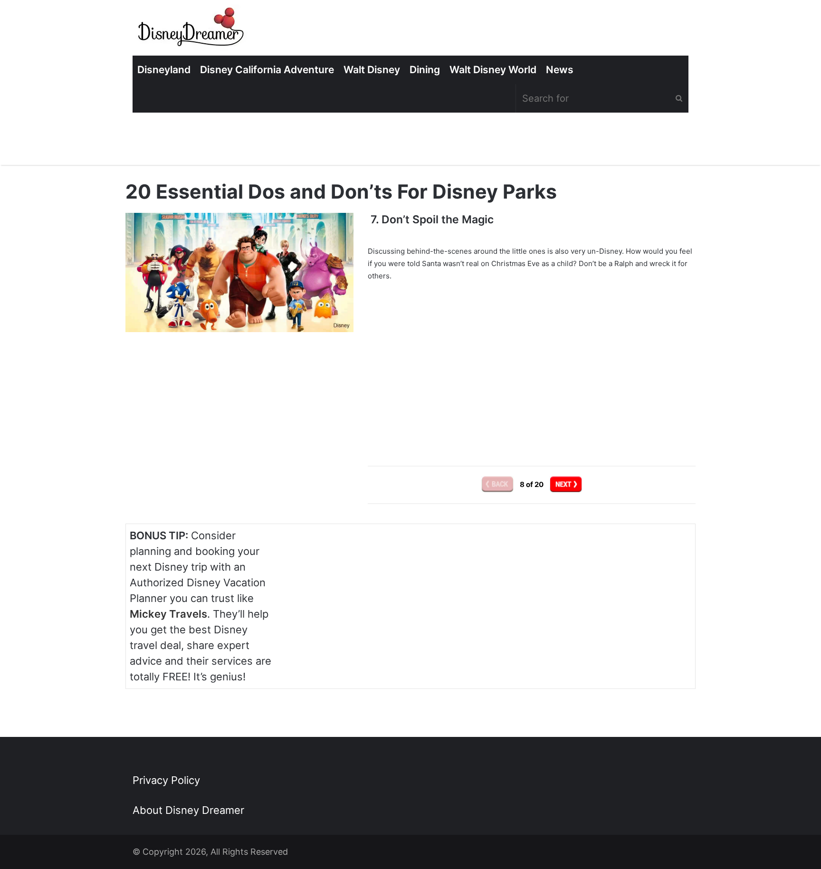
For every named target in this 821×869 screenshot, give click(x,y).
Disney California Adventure (267, 70)
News (559, 70)
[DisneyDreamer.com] (192, 30)
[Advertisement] (531, 367)
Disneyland (164, 70)
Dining (425, 70)
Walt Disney (372, 70)
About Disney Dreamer (188, 810)
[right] (566, 483)
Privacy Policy (166, 780)
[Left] (498, 483)
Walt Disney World (492, 70)
